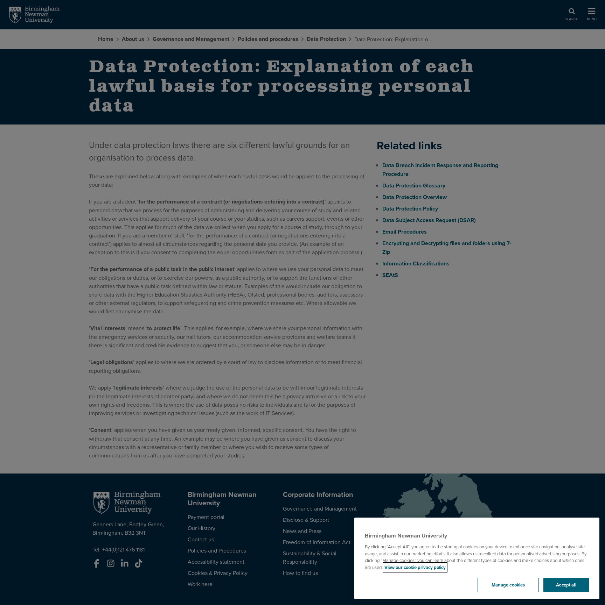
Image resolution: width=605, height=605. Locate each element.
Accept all (566, 585)
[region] (476, 558)
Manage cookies (508, 585)
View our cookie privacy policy (415, 567)
